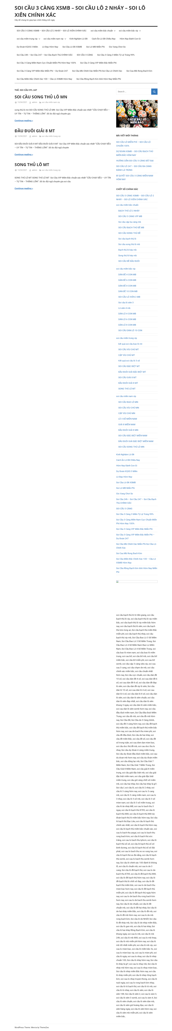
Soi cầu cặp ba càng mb (129, 222)
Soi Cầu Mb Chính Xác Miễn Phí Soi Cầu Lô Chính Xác (97, 71)
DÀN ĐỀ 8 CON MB (127, 285)
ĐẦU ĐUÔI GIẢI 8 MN (128, 430)
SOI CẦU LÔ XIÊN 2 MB (129, 297)
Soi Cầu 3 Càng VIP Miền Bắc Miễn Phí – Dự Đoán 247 (42, 71)
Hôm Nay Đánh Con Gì (130, 38)
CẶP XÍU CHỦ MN (126, 413)
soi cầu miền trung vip (27, 38)
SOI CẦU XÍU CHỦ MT (128, 349)
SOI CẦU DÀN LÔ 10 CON (130, 330)
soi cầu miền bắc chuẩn (102, 30)
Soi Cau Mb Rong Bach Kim (139, 71)
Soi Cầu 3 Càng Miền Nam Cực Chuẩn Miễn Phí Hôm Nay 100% (46, 63)
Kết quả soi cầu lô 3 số (129, 360)
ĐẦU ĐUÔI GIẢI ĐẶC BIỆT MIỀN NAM (135, 441)
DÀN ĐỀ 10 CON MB (127, 291)
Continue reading (23, 120)
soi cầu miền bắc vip (128, 30)
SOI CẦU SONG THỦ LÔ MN (41, 96)
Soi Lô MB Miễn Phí (95, 47)
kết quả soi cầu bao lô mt (130, 344)
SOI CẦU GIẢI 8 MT (127, 377)
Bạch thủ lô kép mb (127, 250)
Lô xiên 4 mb (124, 308)
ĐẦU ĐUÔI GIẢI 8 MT (35, 130)
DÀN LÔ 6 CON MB (127, 319)
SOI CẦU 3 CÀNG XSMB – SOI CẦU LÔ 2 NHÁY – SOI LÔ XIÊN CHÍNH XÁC (51, 30)
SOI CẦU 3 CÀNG (85, 55)
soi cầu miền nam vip (53, 38)
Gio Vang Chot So (117, 47)
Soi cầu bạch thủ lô (127, 238)
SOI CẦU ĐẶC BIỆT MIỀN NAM (132, 435)
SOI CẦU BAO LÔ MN (128, 402)
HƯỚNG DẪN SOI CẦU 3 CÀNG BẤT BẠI (135, 160)
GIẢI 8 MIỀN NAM (126, 424)
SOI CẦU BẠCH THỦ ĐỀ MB (131, 227)
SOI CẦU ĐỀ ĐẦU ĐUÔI (129, 261)
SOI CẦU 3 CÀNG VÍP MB (130, 216)
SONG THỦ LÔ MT (32, 164)
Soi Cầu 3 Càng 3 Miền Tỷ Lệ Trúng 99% (115, 55)
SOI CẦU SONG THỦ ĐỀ (129, 233)
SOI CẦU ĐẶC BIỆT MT (129, 366)
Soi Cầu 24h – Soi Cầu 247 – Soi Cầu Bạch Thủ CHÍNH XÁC (45, 55)
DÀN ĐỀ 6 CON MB (127, 280)
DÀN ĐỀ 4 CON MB (127, 274)
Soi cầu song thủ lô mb (129, 244)
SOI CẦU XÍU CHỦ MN (128, 407)
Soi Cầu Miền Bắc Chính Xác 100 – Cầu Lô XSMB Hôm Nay (44, 79)
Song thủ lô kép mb (127, 255)
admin (34, 102)
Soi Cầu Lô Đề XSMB (72, 47)
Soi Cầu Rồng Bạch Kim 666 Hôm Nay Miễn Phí (98, 79)
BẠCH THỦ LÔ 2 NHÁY (129, 210)
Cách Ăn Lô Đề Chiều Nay (103, 38)
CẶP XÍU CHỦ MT (126, 355)
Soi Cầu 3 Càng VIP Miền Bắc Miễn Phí (98, 63)
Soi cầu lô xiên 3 (126, 302)
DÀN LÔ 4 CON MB (127, 313)
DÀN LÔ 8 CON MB (127, 325)
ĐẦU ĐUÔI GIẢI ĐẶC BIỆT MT (132, 372)
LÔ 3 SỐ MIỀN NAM (127, 419)
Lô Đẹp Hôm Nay (50, 47)
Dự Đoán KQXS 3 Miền (27, 47)
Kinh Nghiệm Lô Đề (79, 38)
